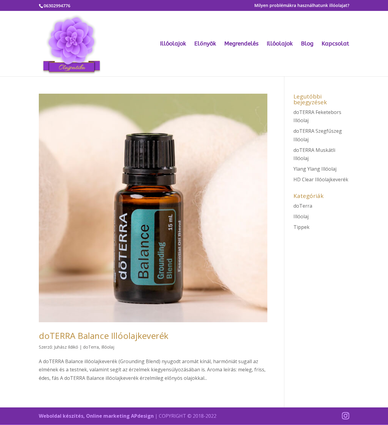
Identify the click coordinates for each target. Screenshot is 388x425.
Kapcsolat (335, 44)
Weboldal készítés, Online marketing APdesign (96, 416)
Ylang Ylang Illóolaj (314, 169)
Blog (307, 44)
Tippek (301, 227)
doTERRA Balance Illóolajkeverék (103, 335)
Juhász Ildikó (66, 347)
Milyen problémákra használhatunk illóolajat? (301, 5)
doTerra (91, 347)
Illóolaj (107, 347)
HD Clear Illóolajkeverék (320, 179)
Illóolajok (173, 44)
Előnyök (205, 44)
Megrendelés (241, 44)
